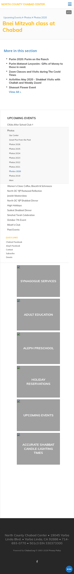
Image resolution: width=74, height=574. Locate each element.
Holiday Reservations (38, 382)
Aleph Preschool (38, 348)
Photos (27, 17)
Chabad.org (29, 550)
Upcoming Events (12, 17)
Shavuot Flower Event (22, 87)
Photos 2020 (40, 17)
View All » (15, 92)
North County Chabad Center (23, 4)
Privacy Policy (55, 550)
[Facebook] (37, 561)
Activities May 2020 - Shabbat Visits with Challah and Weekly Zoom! (34, 81)
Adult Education (38, 315)
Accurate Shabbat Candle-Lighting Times (38, 449)
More (11, 180)
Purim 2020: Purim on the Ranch (29, 59)
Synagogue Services (38, 281)
